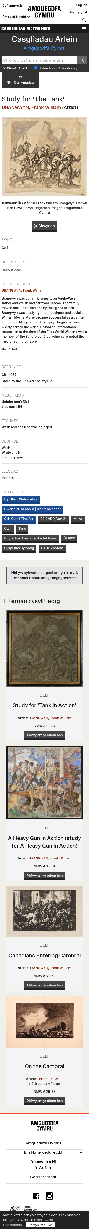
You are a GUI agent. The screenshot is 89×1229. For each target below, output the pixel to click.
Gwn (7, 528)
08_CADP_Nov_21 (53, 519)
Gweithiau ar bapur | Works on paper (32, 509)
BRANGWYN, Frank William (31, 107)
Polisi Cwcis (43, 1220)
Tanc (22, 528)
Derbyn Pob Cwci (40, 1225)
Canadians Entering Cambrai (44, 955)
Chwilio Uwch (17, 68)
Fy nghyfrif (78, 12)
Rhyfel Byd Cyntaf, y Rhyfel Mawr (30, 538)
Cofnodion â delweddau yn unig (62, 68)
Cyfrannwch (12, 5)
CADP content (52, 548)
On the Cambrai (44, 1066)
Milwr (77, 519)
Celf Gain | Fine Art (18, 519)
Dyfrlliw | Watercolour (21, 499)
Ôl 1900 (69, 538)
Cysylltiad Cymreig (19, 548)
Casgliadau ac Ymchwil (26, 28)
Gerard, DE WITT (50, 1079)
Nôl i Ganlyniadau (20, 82)
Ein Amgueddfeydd (14, 14)
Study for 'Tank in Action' (44, 705)
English (81, 5)
